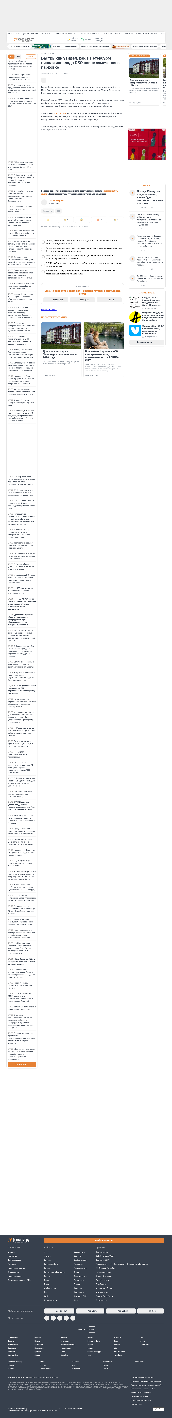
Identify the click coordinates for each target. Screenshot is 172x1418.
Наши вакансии (15, 1276)
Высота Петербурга (104, 1296)
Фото (76, 1300)
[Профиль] (162, 39)
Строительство (80, 1276)
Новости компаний (54, 317)
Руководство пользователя (141, 1400)
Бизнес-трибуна (51, 1264)
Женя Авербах (56, 200)
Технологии (79, 1280)
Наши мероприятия (16, 1268)
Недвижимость (51, 1300)
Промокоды (147, 292)
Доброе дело (50, 1288)
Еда (45, 1292)
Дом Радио (101, 1284)
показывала (60, 113)
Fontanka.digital (102, 1280)
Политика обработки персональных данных (147, 1381)
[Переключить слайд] (164, 67)
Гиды (46, 1280)
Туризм (77, 1284)
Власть (47, 1276)
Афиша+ (48, 1256)
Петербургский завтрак (146, 34)
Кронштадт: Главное (105, 1288)
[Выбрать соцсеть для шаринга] (43, 80)
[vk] (59, 1318)
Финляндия (79, 1292)
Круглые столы (102, 1292)
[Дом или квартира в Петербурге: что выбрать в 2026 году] (61, 335)
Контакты (12, 1256)
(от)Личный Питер (31, 34)
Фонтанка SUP (14, 34)
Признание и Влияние (89, 34)
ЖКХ (46, 1296)
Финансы (78, 1288)
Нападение (47, 211)
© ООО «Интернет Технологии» (71, 1409)
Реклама (12, 1264)
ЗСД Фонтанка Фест (124, 34)
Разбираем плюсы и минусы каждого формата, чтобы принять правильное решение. (61, 363)
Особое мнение (81, 1260)
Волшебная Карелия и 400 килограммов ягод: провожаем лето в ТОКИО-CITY (102, 356)
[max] (46, 1318)
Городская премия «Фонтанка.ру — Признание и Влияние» (122, 1264)
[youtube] (66, 1318)
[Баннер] (41, 46)
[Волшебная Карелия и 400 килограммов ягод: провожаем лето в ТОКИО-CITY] (104, 335)
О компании (13, 1272)
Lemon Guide (107, 34)
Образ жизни (79, 1252)
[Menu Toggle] (10, 39)
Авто (46, 1252)
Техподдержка (14, 1260)
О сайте (11, 1252)
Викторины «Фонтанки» (54, 1272)
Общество (78, 1256)
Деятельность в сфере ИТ (140, 1396)
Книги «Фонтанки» (104, 1276)
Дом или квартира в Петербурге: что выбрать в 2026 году (60, 354)
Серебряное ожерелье (66, 34)
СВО (58, 211)
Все (11, 56)
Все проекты (101, 1300)
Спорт (76, 1272)
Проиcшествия (80, 1268)
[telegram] (53, 1318)
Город (46, 1284)
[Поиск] (150, 39)
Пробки (87, 40)
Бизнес (47, 1260)
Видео (47, 1268)
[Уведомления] (156, 39)
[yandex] (72, 1318)
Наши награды (136, 1404)
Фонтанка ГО (48, 34)
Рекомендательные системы (141, 1393)
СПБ (18, 56)
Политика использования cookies (143, 1389)
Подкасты (78, 1264)
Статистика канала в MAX (19, 1280)
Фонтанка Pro (102, 1252)
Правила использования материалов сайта (147, 1385)
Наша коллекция (103, 1272)
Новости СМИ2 (49, 309)
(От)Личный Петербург (106, 1268)
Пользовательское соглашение (142, 1377)
